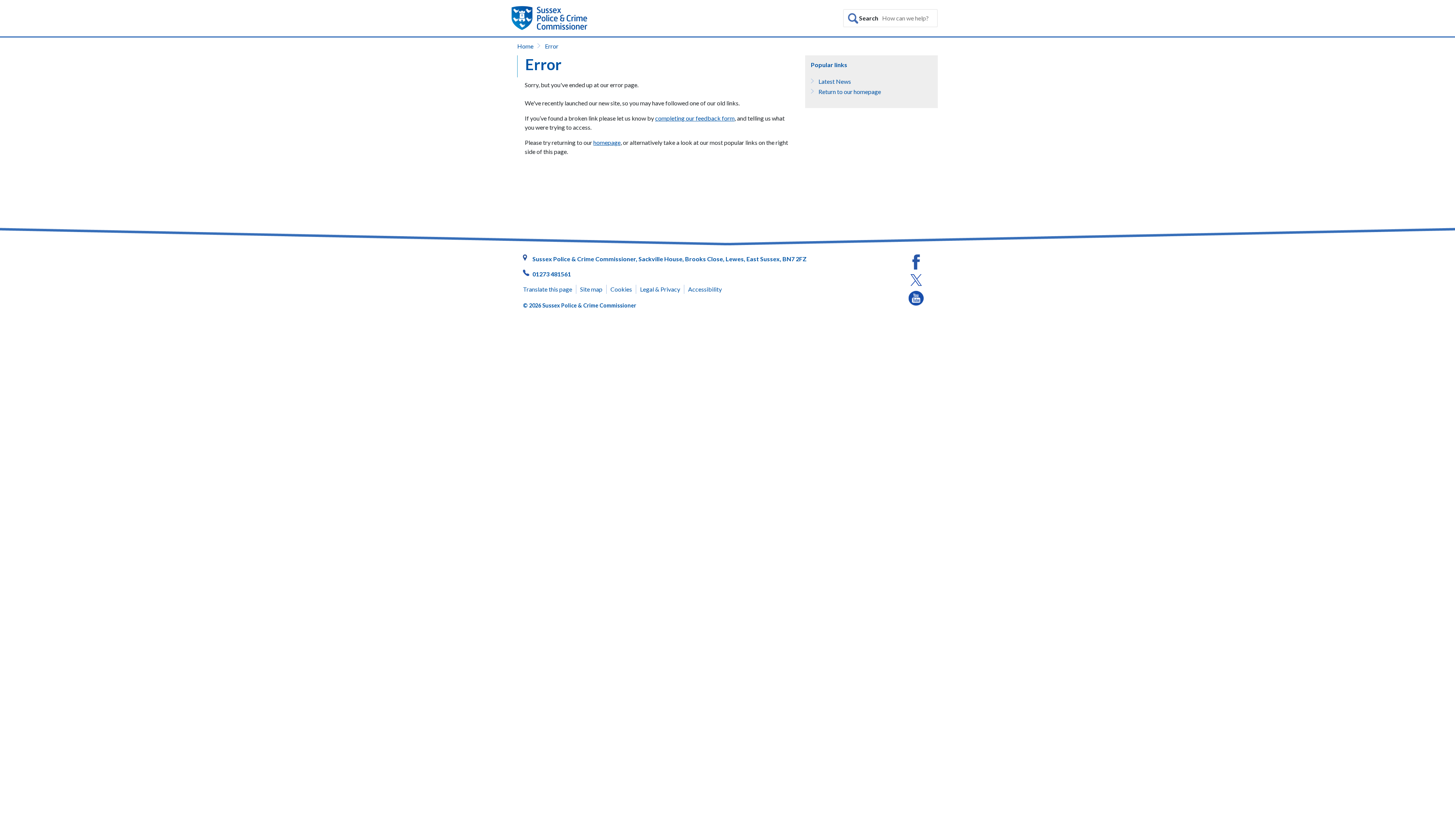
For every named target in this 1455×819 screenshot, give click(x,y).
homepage (607, 142)
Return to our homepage (849, 91)
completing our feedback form (695, 118)
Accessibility (705, 289)
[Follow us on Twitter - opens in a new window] (916, 279)
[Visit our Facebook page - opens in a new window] (916, 261)
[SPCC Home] (566, 18)
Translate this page (547, 289)
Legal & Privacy (660, 289)
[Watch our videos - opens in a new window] (916, 297)
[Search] (851, 18)
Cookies (621, 289)
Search (868, 18)
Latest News (834, 81)
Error (552, 46)
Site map (591, 289)
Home (525, 46)
